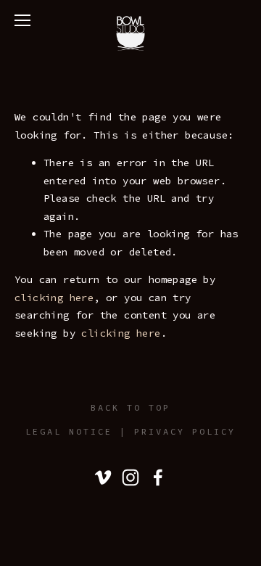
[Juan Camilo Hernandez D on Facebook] (158, 477)
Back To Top (130, 407)
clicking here (54, 297)
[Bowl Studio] (103, 477)
